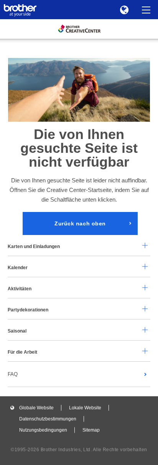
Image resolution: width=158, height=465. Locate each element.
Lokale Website (85, 407)
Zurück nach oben (80, 223)
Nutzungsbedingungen (43, 430)
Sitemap (91, 430)
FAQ (13, 374)
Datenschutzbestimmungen (47, 419)
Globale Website (36, 407)
